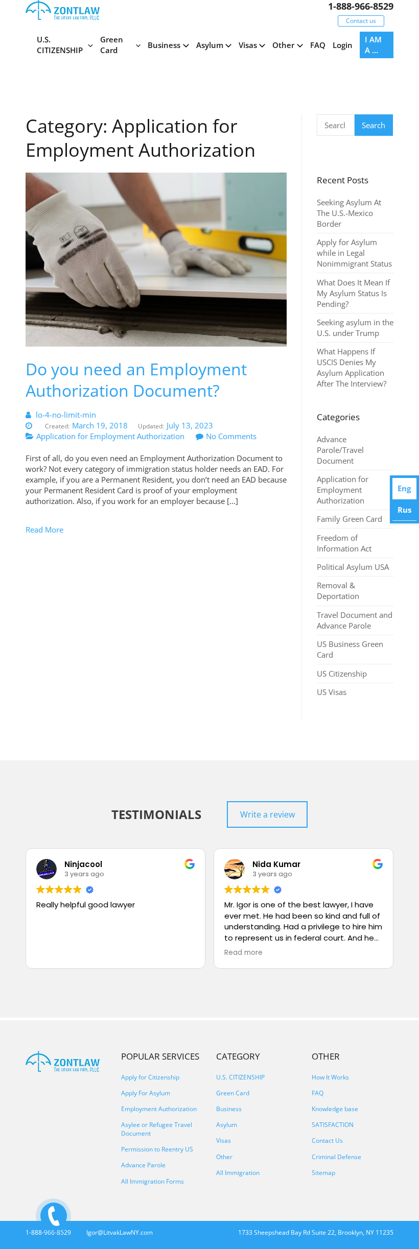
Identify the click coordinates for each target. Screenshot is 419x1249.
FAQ (317, 45)
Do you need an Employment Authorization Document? (136, 379)
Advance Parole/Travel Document (340, 450)
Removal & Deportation (338, 590)
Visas (248, 45)
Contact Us (327, 1140)
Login (343, 45)
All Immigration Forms (152, 1181)
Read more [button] (243, 952)
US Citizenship (342, 673)
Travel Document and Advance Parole (354, 620)
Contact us (361, 20)
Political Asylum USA (353, 567)
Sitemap (323, 1172)
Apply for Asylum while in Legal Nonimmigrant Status (354, 253)
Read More (44, 529)
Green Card (111, 44)
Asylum (209, 45)
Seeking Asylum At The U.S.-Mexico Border (349, 213)
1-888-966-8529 (360, 6)
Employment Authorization (159, 1108)
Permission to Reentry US (157, 1149)
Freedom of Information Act (344, 543)
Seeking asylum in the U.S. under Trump (355, 327)
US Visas (331, 692)
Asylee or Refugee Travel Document (156, 1129)
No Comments (231, 436)
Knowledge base (335, 1108)
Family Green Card (349, 519)
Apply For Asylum (145, 1093)
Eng (404, 488)
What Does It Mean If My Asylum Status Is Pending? (353, 293)
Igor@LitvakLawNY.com (119, 1232)
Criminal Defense (336, 1156)
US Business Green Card (350, 649)
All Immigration (238, 1172)
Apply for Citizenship (150, 1077)
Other (283, 45)
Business (164, 45)
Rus (404, 510)
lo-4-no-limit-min (66, 415)
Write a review (267, 814)
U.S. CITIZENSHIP (60, 44)
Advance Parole (143, 1165)
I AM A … (373, 44)
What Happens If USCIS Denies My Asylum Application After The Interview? (351, 367)
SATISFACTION (333, 1124)
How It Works (330, 1077)
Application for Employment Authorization (110, 436)
